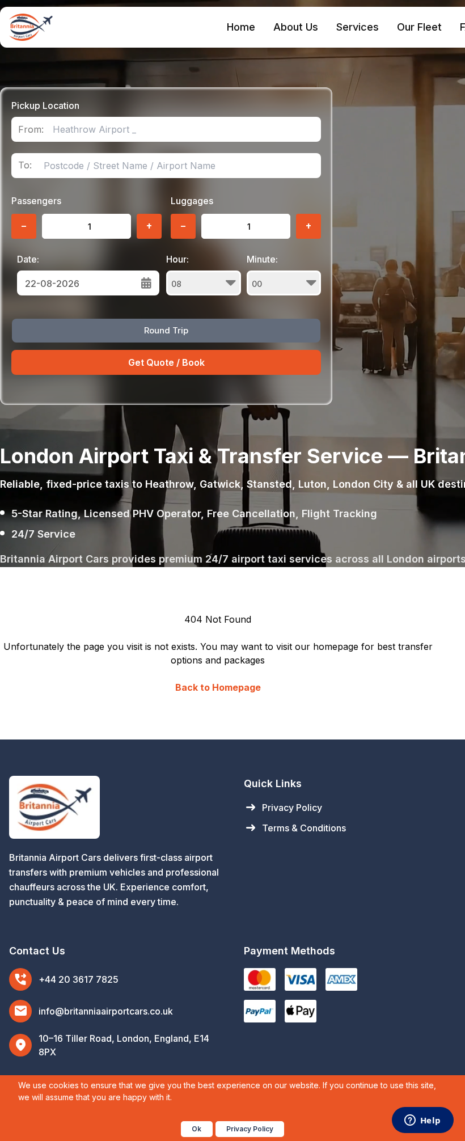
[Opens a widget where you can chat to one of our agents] (422, 1121)
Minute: (262, 259)
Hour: (177, 259)
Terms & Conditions (295, 828)
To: (25, 165)
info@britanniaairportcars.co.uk (106, 1011)
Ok (196, 1129)
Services (357, 27)
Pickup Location (45, 105)
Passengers (36, 200)
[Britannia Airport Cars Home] (115, 807)
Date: (28, 259)
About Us (295, 27)
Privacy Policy (283, 807)
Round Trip (166, 330)
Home (241, 27)
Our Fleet (419, 27)
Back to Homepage (218, 687)
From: (31, 129)
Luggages (192, 200)
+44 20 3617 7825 (79, 979)
